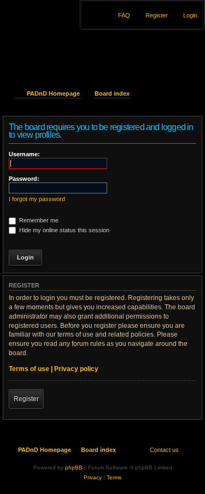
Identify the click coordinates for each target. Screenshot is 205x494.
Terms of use (29, 369)
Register (26, 399)
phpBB (74, 467)
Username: (24, 154)
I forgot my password (37, 199)
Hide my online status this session (63, 230)
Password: (24, 178)
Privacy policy (76, 369)
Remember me (37, 220)
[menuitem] (185, 15)
